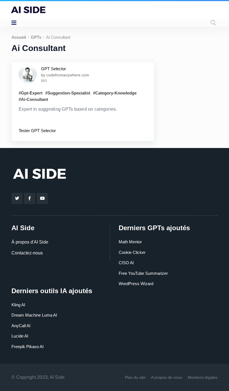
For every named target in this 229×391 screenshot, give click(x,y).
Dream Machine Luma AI (34, 315)
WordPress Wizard (136, 283)
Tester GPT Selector (37, 130)
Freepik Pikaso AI (27, 346)
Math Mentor (130, 241)
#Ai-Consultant (33, 99)
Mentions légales (203, 377)
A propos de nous (166, 377)
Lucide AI (19, 336)
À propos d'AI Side (29, 242)
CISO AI (126, 262)
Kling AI (18, 304)
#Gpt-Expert (30, 93)
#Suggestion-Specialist (67, 93)
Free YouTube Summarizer (143, 273)
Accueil (18, 37)
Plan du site (135, 377)
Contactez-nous (27, 253)
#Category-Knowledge (115, 93)
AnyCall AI (20, 325)
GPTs (36, 37)
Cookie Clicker (132, 252)
